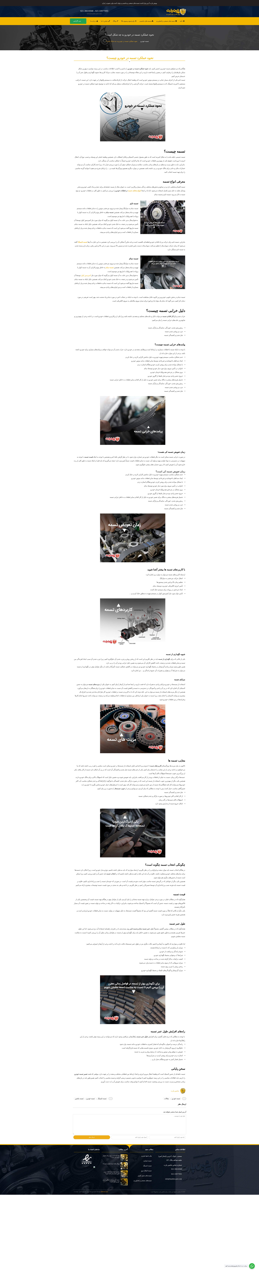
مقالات (166, 1098)
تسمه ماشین (79, 1098)
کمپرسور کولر (86, 275)
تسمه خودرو (145, 41)
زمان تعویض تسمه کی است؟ (170, 471)
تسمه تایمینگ (102, 1098)
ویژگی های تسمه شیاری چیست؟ (111, 1163)
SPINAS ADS (104, 1192)
